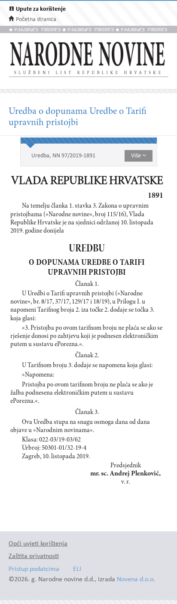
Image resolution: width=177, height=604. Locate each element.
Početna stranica (36, 19)
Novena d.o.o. (136, 579)
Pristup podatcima (34, 569)
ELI (77, 569)
